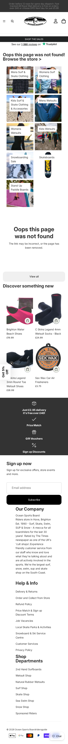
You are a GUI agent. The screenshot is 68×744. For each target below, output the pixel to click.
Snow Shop (22, 706)
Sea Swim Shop (25, 700)
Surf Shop (21, 688)
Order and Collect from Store (33, 597)
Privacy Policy (24, 649)
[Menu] (4, 21)
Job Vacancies (24, 620)
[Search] (12, 21)
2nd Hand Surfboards (28, 669)
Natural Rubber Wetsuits (30, 681)
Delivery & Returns (26, 591)
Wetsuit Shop (23, 675)
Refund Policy (24, 604)
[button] (5, 372)
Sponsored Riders (26, 713)
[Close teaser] (11, 363)
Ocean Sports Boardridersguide (31, 729)
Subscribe (34, 499)
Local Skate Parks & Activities (33, 627)
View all (34, 276)
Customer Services (27, 643)
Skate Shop (22, 694)
